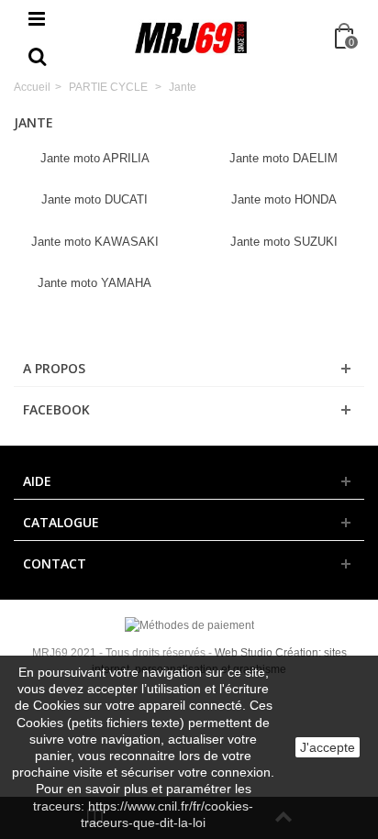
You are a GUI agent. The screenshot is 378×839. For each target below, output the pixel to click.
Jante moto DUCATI (94, 199)
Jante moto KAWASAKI (95, 241)
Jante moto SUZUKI (284, 241)
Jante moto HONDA (284, 199)
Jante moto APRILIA (95, 158)
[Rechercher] (36, 58)
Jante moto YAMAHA (94, 283)
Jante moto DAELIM (283, 158)
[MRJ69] (190, 37)
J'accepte (327, 747)
